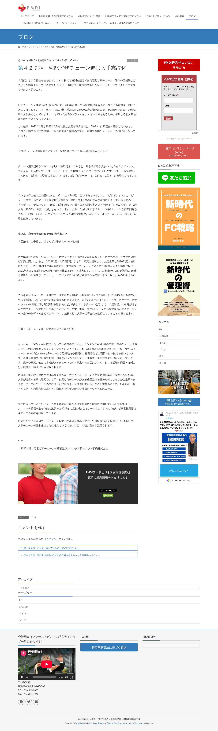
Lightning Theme (96, 723)
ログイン (51, 539)
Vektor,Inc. (138, 723)
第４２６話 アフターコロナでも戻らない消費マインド (51, 547)
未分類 (162, 363)
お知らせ (163, 336)
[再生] (22, 677)
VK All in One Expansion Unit (118, 723)
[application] (46, 664)
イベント (163, 343)
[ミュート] (66, 677)
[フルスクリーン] (71, 677)
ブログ (132, 60)
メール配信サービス (173, 139)
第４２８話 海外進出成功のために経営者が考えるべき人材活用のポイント (62, 555)
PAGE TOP (210, 706)
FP (160, 329)
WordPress (80, 723)
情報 (161, 356)
